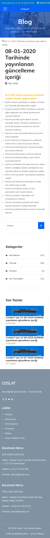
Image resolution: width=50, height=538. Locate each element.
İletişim (8, 433)
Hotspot (13, 271)
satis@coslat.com (11, 3)
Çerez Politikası (37, 533)
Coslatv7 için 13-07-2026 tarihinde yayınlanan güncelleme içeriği (24, 359)
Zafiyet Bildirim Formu (15, 438)
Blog (19, 28)
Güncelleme (14, 255)
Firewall (12, 263)
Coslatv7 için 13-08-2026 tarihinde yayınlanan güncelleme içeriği (24, 339)
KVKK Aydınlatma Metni (17, 533)
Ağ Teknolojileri (16, 278)
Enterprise (9, 428)
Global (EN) (45, 2)
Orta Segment (11, 423)
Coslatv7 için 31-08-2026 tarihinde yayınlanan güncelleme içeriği (24, 319)
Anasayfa (9, 28)
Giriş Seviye (10, 419)
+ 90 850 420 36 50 (27, 3)
